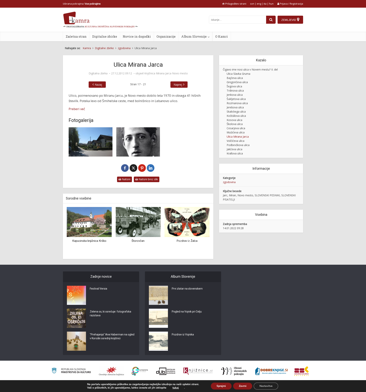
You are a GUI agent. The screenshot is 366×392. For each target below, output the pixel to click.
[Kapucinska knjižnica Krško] (89, 221)
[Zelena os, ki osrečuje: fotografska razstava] (76, 318)
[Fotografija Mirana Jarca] (138, 142)
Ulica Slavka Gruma (238, 73)
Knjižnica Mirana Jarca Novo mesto (166, 73)
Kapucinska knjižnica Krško (89, 241)
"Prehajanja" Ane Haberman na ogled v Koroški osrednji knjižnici (112, 336)
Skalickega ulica (236, 111)
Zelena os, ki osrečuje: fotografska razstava (110, 313)
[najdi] (271, 20)
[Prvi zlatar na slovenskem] (158, 295)
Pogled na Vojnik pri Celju (187, 311)
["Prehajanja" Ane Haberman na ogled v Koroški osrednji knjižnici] (76, 341)
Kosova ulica (234, 120)
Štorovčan (138, 241)
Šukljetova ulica (236, 99)
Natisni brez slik (148, 179)
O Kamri (221, 36)
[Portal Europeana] (140, 371)
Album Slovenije (194, 36)
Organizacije (166, 36)
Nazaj (98, 84)
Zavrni (242, 386)
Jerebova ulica (235, 107)
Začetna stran (76, 36)
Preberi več (77, 109)
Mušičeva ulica (236, 132)
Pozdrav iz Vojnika (183, 334)
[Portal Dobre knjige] (271, 371)
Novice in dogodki (137, 36)
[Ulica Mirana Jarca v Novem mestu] (90, 142)
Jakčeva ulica (234, 149)
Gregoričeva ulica (237, 82)
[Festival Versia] (76, 295)
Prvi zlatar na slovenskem (187, 288)
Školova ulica (235, 124)
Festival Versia (98, 288)
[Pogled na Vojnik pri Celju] (158, 318)
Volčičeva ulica (235, 141)
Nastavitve (265, 386)
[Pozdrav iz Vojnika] (158, 341)
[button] (200, 231)
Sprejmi (221, 386)
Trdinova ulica (235, 90)
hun (271, 3)
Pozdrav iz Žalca (187, 241)
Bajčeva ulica (235, 78)
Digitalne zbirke (104, 36)
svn (252, 3)
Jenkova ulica (235, 95)
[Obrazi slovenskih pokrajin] (234, 371)
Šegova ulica (234, 86)
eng (259, 3)
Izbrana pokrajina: (82, 3)
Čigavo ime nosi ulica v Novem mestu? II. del (250, 69)
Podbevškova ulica (238, 145)
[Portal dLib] (165, 371)
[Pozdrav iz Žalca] (187, 221)
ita (265, 3)
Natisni (125, 179)
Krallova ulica (235, 153)
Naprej (178, 84)
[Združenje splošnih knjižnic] (301, 371)
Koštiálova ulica (236, 116)
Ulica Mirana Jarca (238, 136)
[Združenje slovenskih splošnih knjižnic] (198, 371)
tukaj (176, 388)
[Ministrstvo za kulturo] (71, 371)
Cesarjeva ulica (236, 128)
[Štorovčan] (138, 221)
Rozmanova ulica (237, 103)
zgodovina (229, 182)
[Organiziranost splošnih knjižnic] (111, 371)
